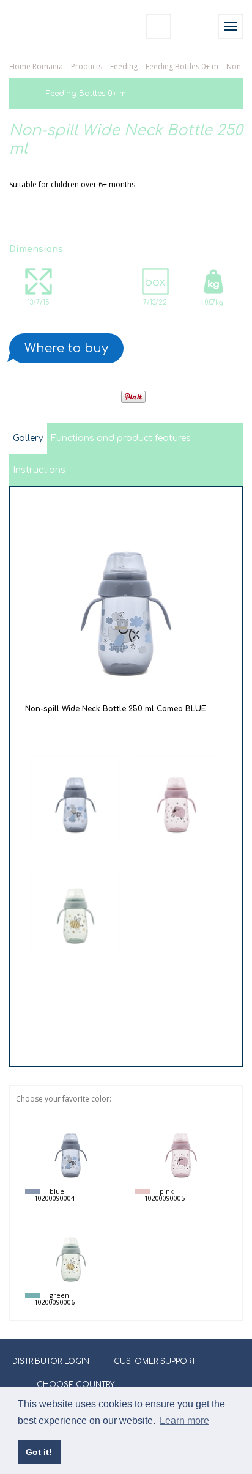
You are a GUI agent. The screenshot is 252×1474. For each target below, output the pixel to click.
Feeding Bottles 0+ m (182, 66)
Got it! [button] (39, 1452)
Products (86, 66)
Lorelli (38, 26)
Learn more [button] (184, 1420)
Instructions (39, 470)
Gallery (28, 438)
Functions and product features (121, 438)
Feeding (124, 66)
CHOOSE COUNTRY (75, 1384)
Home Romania (36, 66)
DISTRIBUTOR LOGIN (50, 1361)
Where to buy (66, 348)
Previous (126, 738)
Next (125, 1045)
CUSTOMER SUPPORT (155, 1361)
